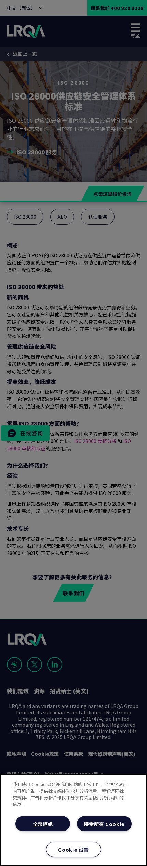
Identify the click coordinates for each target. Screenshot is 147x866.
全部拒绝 (43, 823)
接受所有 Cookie (104, 823)
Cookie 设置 (73, 849)
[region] (73, 820)
